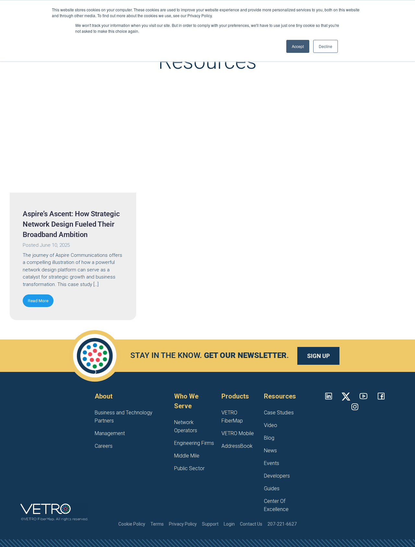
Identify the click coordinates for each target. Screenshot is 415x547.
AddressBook (237, 446)
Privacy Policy (183, 524)
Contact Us (251, 524)
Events (271, 463)
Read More (38, 300)
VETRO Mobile (237, 433)
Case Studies (279, 413)
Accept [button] (298, 46)
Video (270, 425)
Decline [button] (325, 46)
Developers (277, 476)
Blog (269, 438)
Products (235, 396)
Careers (104, 446)
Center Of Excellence (276, 505)
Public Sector (189, 468)
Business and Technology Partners (123, 417)
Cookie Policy (131, 524)
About (104, 396)
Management (110, 433)
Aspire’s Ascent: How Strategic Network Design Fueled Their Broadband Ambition (71, 224)
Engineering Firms (194, 443)
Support (210, 524)
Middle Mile (186, 456)
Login (229, 524)
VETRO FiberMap (232, 417)
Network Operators (185, 426)
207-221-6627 (282, 524)
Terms (157, 524)
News (270, 450)
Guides (271, 488)
